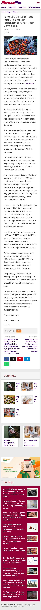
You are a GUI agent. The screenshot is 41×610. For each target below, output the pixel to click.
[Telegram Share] (27, 359)
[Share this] (6, 359)
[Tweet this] (13, 359)
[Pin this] (20, 359)
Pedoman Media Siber (9, 607)
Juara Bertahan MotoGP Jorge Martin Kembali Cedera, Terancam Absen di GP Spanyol (29, 344)
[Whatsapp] (6, 364)
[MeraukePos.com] (11, 2)
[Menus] (38, 2)
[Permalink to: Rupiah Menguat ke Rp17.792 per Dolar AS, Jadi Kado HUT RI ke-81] (9, 386)
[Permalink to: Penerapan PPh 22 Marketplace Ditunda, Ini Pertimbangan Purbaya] (27, 386)
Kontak (21, 607)
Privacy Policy (30, 605)
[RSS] (18, 330)
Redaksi (20, 605)
